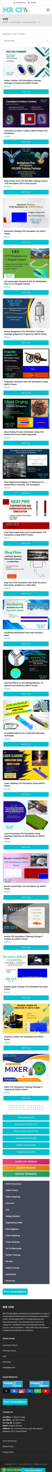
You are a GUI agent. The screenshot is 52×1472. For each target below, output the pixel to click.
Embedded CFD (9, 1367)
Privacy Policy (8, 1452)
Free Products (26, 1117)
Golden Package (26, 1167)
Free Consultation (15, 1291)
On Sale (9, 1261)
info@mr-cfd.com (15, 1425)
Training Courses (9, 1350)
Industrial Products (26, 1131)
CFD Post (10, 1203)
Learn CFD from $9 (26, 1161)
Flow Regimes (12, 1229)
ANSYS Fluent (12, 1190)
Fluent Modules (15, 22)
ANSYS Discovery (13, 1184)
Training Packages (26, 1138)
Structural (10, 1280)
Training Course (26, 1152)
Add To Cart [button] (26, 91)
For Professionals (13, 1248)
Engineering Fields (14, 1222)
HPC (4, 1356)
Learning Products (10, 1345)
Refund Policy (8, 1446)
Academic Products (26, 1124)
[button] (48, 10)
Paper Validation (26, 1145)
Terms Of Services (10, 1441)
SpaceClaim (11, 1274)
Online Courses (12, 1268)
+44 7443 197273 (18, 1420)
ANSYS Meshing (13, 1196)
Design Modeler (13, 1216)
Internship (7, 1362)
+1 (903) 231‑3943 (18, 1417)
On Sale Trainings (26, 1173)
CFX (7, 1209)
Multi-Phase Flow (29, 22)
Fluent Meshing (13, 1235)
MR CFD (6, 22)
